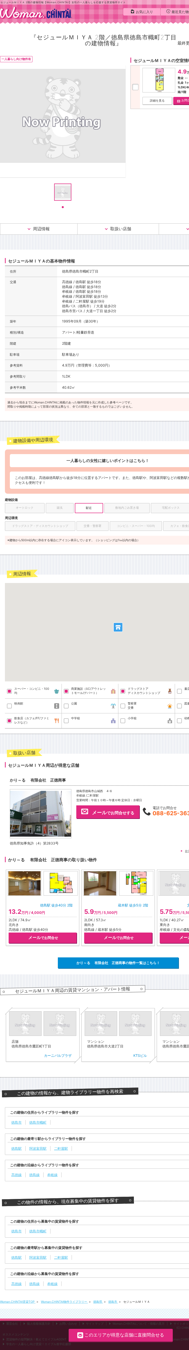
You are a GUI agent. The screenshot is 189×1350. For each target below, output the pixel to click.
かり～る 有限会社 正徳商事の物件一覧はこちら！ (118, 963)
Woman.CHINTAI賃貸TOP (17, 1302)
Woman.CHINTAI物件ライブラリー (64, 1302)
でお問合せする (113, 812)
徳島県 (98, 1302)
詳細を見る (157, 100)
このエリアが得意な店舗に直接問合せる (124, 1334)
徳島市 (113, 1302)
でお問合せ (43, 937)
